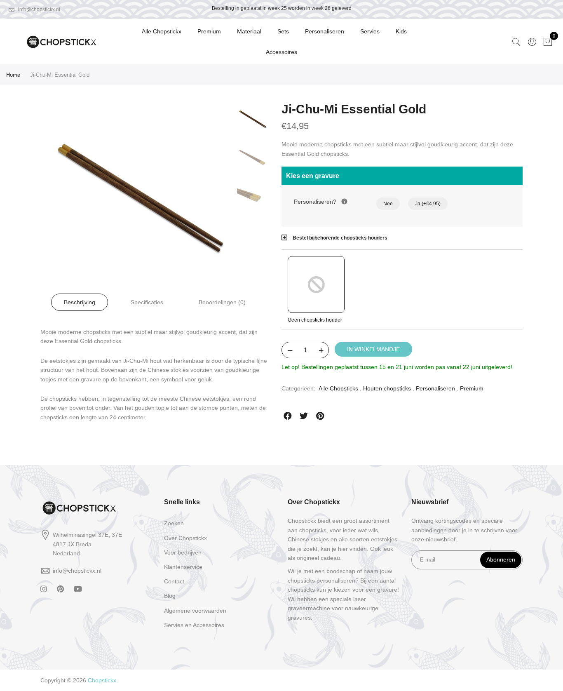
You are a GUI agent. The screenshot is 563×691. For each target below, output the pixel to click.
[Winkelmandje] (548, 41)
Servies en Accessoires (194, 625)
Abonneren (500, 559)
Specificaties (147, 302)
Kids (401, 31)
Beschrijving (79, 302)
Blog (170, 595)
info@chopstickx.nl (38, 9)
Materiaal (249, 31)
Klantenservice (183, 567)
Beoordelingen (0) (222, 302)
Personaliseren (324, 31)
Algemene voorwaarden (195, 610)
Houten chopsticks (387, 388)
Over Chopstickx (185, 538)
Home (13, 75)
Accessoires (281, 52)
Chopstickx (102, 680)
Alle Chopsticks (338, 388)
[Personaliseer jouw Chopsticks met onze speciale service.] (344, 201)
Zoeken (174, 523)
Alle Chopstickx (161, 31)
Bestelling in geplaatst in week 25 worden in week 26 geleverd (282, 8)
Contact (174, 581)
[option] (140, 198)
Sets (283, 31)
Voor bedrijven (183, 552)
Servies (370, 31)
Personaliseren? (335, 201)
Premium (209, 31)
